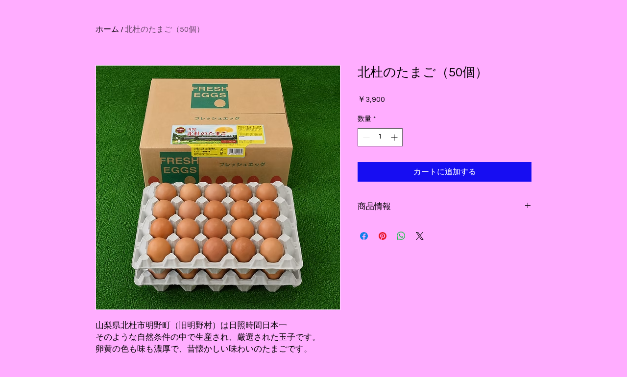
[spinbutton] (380, 137)
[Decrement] (365, 137)
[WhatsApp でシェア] (401, 236)
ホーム (107, 29)
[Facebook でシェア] (364, 236)
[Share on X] (420, 236)
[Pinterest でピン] (382, 236)
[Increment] (395, 137)
